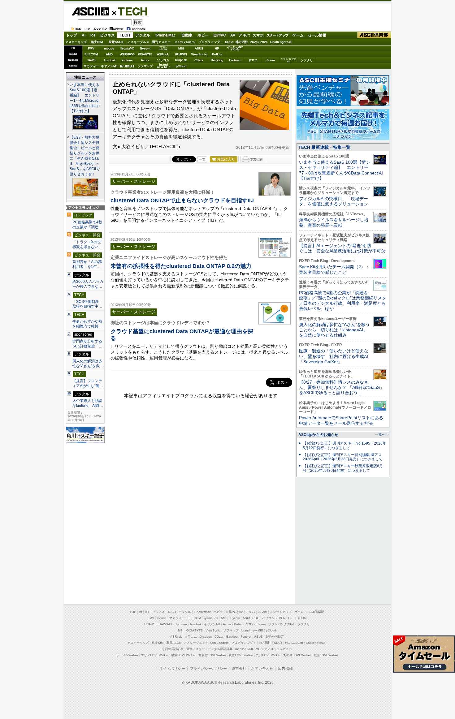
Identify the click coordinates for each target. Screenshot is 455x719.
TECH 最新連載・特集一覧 (324, 147)
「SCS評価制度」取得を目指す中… (87, 304)
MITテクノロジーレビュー (274, 649)
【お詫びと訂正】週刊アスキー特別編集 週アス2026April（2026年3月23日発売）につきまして (343, 457)
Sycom (145, 48)
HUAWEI (181, 54)
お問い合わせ (262, 668)
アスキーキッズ (76, 42)
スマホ (258, 35)
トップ (71, 35)
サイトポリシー (172, 668)
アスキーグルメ (138, 42)
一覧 (202, 159)
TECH (130, 11)
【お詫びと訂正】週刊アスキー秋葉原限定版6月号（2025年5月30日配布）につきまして (343, 468)
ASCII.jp (90, 11)
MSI (181, 48)
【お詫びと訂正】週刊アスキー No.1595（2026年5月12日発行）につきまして (344, 445)
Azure (145, 60)
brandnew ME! (163, 66)
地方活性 (242, 42)
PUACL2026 (259, 42)
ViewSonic (199, 54)
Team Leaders (218, 642)
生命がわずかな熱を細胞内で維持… (87, 324)
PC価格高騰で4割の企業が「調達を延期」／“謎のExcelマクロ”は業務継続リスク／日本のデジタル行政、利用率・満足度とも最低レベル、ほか (342, 300)
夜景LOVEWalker (241, 655)
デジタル (142, 35)
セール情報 (317, 35)
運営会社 (239, 668)
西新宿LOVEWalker (212, 655)
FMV (91, 48)
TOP (133, 612)
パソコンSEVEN (163, 48)
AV (232, 35)
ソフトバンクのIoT (288, 60)
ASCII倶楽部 (374, 35)
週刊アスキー (161, 42)
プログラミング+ (210, 42)
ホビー (203, 35)
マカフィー (91, 66)
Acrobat (109, 60)
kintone (127, 60)
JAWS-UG (166, 624)
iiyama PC (211, 618)
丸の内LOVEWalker (297, 655)
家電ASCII (116, 42)
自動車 (187, 35)
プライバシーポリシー (208, 668)
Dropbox (181, 60)
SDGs (229, 42)
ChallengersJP (281, 42)
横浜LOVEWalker (183, 655)
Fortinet (234, 60)
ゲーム (298, 35)
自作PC (219, 35)
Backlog (217, 60)
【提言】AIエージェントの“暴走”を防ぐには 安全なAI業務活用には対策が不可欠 (342, 248)
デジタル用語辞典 (220, 649)
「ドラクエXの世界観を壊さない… (87, 244)
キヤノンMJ (109, 66)
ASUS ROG (127, 54)
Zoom (270, 60)
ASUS (199, 48)
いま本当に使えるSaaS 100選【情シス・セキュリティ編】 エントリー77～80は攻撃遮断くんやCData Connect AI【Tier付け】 (341, 170)
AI (83, 35)
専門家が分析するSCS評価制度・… (87, 343)
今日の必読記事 (173, 649)
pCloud (181, 66)
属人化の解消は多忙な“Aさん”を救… (87, 363)
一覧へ (380, 434)
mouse (109, 48)
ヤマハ (253, 60)
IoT (93, 35)
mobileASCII (244, 649)
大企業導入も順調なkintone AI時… (87, 403)
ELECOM (91, 54)
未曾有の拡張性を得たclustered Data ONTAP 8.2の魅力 (180, 266)
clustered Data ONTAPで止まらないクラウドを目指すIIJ (182, 200)
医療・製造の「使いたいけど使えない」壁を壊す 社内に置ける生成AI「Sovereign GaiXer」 (333, 356)
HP (217, 48)
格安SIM (97, 42)
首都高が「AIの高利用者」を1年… (87, 264)
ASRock (163, 54)
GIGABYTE (145, 54)
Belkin (217, 54)
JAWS (91, 60)
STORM (300, 618)
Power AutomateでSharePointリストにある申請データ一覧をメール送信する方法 (341, 420)
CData (198, 60)
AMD (109, 54)
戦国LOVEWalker (326, 655)
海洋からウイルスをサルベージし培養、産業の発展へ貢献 (333, 222)
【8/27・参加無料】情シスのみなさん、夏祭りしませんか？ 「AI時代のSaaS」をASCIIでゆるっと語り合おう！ (341, 387)
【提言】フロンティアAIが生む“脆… (87, 383)
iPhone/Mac (165, 35)
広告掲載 (285, 668)
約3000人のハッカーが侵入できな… (87, 284)
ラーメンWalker (127, 655)
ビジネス (107, 35)
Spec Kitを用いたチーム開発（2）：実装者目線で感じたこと (334, 269)
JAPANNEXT (127, 66)
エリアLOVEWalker (154, 655)
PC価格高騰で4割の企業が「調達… (87, 224)
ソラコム (163, 60)
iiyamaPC (127, 48)
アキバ (244, 35)
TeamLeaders (184, 42)
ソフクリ (307, 60)
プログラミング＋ (243, 642)
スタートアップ (277, 35)
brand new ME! (252, 630)
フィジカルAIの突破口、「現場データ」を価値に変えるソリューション (333, 201)
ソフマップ (145, 66)
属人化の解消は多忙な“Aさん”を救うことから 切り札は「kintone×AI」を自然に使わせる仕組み (334, 330)
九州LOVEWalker (268, 655)
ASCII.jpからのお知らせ (318, 435)
